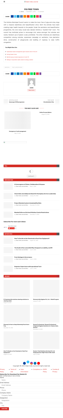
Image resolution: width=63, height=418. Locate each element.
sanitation (7, 67)
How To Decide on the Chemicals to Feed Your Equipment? (31, 238)
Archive (7, 276)
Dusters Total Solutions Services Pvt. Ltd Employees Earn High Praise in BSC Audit (44, 351)
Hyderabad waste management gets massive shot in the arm (22, 51)
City (1, 403)
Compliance (37, 369)
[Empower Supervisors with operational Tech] (8, 269)
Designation (4, 398)
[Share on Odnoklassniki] (24, 16)
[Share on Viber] (40, 16)
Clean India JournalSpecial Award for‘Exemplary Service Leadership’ (35, 193)
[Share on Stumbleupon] (28, 16)
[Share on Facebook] (12, 16)
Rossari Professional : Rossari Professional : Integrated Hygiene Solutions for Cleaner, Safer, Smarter (45, 326)
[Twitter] (28, 363)
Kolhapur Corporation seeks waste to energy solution (20, 59)
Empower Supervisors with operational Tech (27, 266)
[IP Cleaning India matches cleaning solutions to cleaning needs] (17, 288)
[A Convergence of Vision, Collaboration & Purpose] (8, 186)
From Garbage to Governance (23, 257)
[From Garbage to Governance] (8, 259)
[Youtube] (38, 363)
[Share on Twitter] (15, 16)
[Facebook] (24, 363)
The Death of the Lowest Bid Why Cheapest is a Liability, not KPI (33, 248)
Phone (2, 387)
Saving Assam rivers (12, 54)
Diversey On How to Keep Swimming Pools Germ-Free (17, 325)
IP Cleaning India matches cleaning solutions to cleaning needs (16, 300)
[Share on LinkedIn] (18, 16)
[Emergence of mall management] (17, 120)
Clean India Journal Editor (22, 186)
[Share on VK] (21, 16)
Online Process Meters (45, 112)
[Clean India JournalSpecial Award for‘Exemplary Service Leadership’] (8, 196)
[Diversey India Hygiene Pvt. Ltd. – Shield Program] (46, 288)
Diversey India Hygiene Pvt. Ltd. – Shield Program (46, 299)
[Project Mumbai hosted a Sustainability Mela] (8, 205)
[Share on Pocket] (37, 16)
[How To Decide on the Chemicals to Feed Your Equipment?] (8, 241)
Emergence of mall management (17, 131)
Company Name (5, 393)
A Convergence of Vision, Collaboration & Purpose (29, 184)
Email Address (4, 382)
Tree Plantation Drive (17, 67)
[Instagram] (31, 363)
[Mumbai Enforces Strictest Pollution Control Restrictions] (8, 215)
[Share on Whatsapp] (31, 16)
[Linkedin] (35, 363)
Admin (22, 11)
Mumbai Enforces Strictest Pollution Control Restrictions (31, 212)
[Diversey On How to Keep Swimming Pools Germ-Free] (17, 313)
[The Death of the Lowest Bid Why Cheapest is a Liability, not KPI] (8, 250)
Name (2, 377)
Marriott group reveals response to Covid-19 (18, 57)
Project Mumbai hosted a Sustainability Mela (27, 203)
